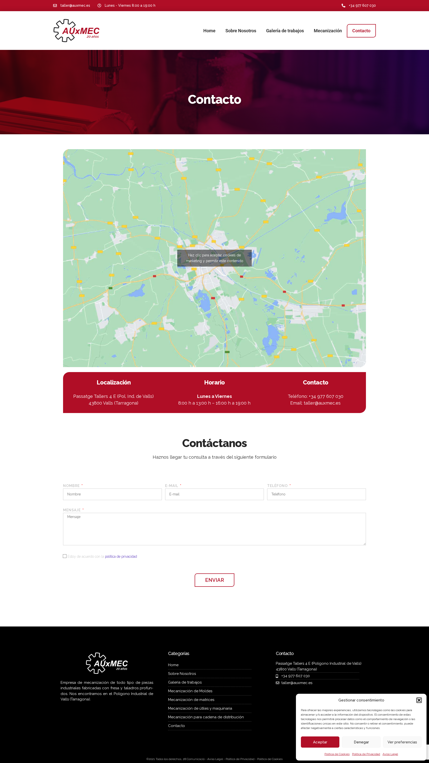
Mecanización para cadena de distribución (206, 717)
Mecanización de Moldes (190, 691)
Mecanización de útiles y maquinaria (200, 708)
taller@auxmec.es (322, 403)
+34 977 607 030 (362, 5)
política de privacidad (121, 556)
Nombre (72, 486)
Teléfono (278, 486)
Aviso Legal (390, 754)
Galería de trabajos (285, 30)
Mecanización (328, 30)
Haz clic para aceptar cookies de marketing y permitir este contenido (214, 258)
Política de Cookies (337, 754)
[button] (419, 700)
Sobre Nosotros (240, 30)
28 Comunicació (194, 759)
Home (209, 30)
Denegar (361, 742)
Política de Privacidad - (241, 759)
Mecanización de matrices (191, 699)
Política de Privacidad (366, 754)
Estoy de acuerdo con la (102, 556)
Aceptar (320, 742)
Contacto (361, 30)
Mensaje (72, 510)
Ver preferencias (402, 742)
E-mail (172, 486)
